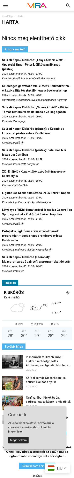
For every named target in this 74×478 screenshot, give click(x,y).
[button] (68, 5)
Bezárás (37, 475)
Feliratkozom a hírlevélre (37, 466)
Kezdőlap (7, 16)
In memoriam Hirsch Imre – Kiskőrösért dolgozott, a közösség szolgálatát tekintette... (48, 361)
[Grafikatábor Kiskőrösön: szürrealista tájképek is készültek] (12, 403)
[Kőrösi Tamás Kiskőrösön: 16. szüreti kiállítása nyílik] (12, 383)
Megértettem (18, 440)
